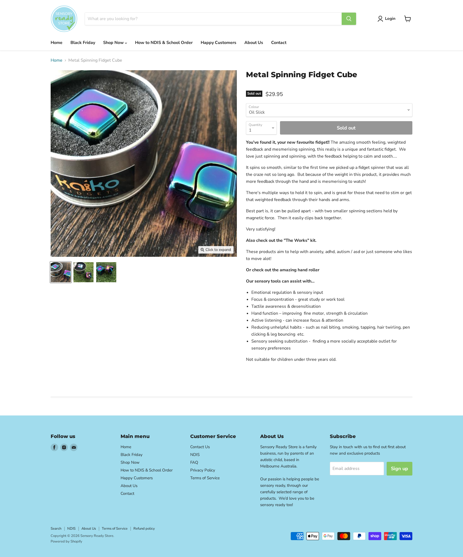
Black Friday (82, 43)
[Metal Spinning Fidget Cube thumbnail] (60, 272)
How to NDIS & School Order (164, 43)
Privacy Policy (202, 470)
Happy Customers (218, 43)
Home (56, 43)
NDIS (195, 454)
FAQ (194, 462)
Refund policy (144, 528)
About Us (253, 43)
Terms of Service (205, 478)
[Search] (349, 19)
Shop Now (114, 43)
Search (56, 528)
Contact (278, 43)
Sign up (399, 468)
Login (390, 18)
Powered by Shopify (66, 541)
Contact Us (200, 447)
